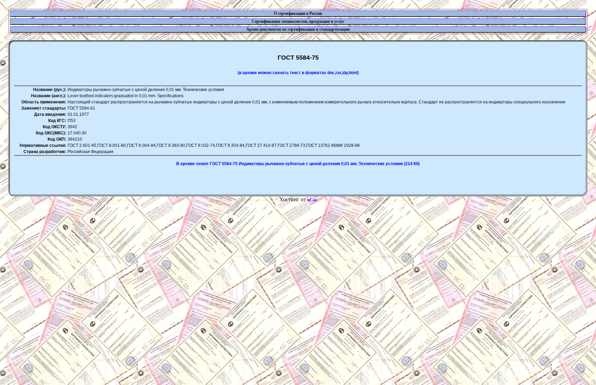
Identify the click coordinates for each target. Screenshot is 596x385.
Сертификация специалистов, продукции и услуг (298, 21)
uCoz (312, 199)
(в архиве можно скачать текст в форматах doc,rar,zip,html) (298, 72)
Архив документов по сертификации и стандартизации (298, 29)
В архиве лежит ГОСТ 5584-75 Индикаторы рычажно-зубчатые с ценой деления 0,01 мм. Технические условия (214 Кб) (298, 163)
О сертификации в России (298, 13)
